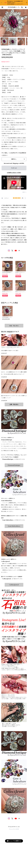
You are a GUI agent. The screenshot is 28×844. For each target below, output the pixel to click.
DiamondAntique (14, 465)
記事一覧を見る (14, 404)
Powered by (12, 829)
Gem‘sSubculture (14, 526)
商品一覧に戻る (14, 325)
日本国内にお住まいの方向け (14, 172)
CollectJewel (14, 585)
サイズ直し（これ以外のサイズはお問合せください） (14, 154)
